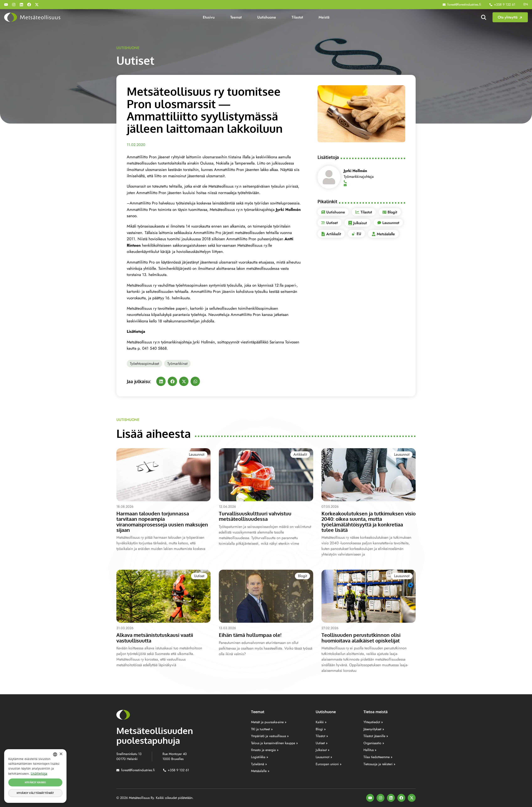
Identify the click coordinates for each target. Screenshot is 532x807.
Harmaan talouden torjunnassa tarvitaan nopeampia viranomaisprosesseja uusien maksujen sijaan (162, 521)
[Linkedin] (21, 4)
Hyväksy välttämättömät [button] (35, 793)
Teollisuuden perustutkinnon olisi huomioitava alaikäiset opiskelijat (360, 638)
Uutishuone (266, 17)
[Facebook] (29, 4)
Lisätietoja (39, 773)
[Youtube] (6, 4)
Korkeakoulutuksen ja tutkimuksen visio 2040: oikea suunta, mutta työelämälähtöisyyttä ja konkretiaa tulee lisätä (368, 521)
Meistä (324, 17)
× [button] (60, 754)
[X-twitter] (37, 4)
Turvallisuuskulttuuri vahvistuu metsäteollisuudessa (255, 516)
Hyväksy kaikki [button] (35, 782)
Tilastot (297, 17)
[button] (161, 381)
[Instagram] (14, 4)
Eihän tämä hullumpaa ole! (250, 635)
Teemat (236, 17)
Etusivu (209, 17)
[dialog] (35, 776)
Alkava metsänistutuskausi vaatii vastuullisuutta (154, 638)
